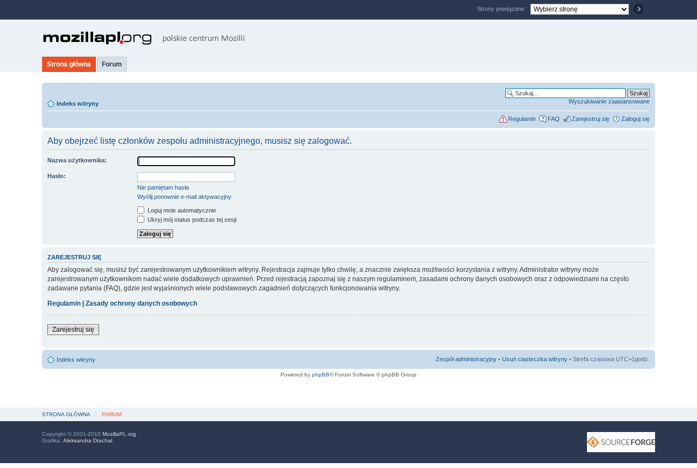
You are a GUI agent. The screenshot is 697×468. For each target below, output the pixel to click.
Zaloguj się (635, 119)
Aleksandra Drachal (87, 440)
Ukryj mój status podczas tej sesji (191, 219)
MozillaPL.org (119, 434)
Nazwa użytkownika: (77, 160)
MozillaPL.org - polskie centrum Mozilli (144, 38)
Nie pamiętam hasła (163, 187)
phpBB (320, 375)
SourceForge (621, 442)
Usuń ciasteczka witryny (534, 359)
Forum (112, 64)
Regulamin (522, 119)
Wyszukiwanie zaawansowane (609, 101)
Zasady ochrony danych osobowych (141, 303)
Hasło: (56, 176)
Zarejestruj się (590, 119)
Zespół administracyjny (466, 359)
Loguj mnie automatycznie (181, 210)
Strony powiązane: (502, 8)
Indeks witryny (78, 103)
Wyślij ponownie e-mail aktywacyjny (184, 196)
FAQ (554, 119)
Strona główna (69, 64)
